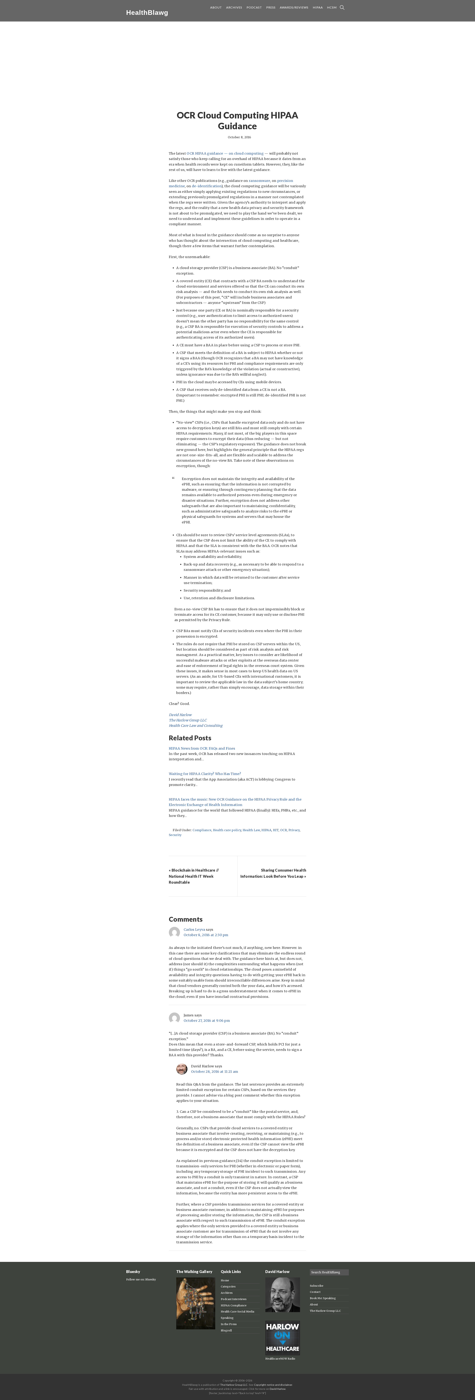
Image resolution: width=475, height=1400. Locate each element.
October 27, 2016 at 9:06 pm (207, 1020)
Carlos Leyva (194, 929)
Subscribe (316, 1285)
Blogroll (226, 1330)
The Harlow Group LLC (188, 720)
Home (225, 1280)
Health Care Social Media (237, 1311)
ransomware (259, 181)
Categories (228, 1286)
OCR (283, 830)
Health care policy (227, 830)
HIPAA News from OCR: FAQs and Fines (202, 748)
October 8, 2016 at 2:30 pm (206, 935)
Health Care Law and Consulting (195, 725)
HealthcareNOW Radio (280, 1358)
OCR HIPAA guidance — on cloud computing (225, 153)
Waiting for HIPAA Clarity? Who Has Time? (205, 774)
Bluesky (150, 1279)
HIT (276, 830)
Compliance (202, 830)
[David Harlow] (282, 1311)
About (314, 1304)
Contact (315, 1292)
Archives (226, 1293)
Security (175, 835)
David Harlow (180, 715)
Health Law (251, 830)
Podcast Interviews (233, 1299)
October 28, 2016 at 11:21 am (214, 1071)
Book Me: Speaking (323, 1298)
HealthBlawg (147, 12)
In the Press (229, 1324)
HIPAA (266, 830)
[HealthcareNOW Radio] (282, 1354)
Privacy (294, 830)
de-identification (206, 186)
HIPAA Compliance (234, 1305)
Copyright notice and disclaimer (273, 1384)
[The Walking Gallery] (195, 1328)
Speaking (227, 1318)
